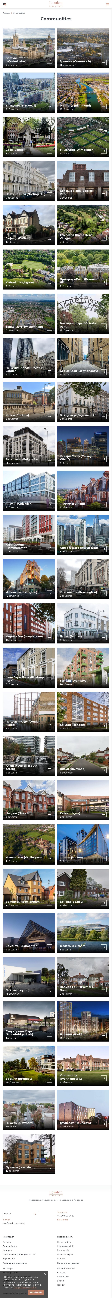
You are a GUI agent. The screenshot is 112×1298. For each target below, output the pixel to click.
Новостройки (64, 1242)
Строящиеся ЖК (65, 1246)
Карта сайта (9, 1258)
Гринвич (61, 1285)
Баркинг (61, 1272)
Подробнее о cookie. (25, 1287)
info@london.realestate (14, 1223)
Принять (36, 1292)
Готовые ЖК (63, 1250)
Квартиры (8, 1268)
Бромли (61, 1281)
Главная (7, 1242)
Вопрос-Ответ (10, 1246)
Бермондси (63, 1276)
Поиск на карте (65, 1254)
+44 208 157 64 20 (65, 1216)
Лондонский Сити (66, 1268)
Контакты (7, 1250)
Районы (61, 1258)
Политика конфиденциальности (19, 1254)
